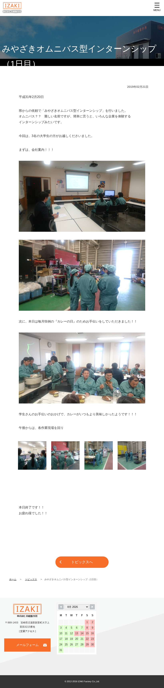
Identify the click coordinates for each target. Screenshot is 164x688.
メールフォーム (27, 645)
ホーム (12, 579)
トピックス (31, 579)
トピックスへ (82, 562)
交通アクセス (27, 631)
